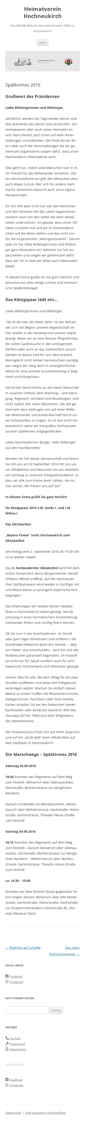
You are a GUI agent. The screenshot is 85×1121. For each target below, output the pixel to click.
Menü (42, 42)
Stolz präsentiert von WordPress (45, 1113)
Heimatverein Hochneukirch (43, 12)
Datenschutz (13, 1113)
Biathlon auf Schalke (23, 947)
